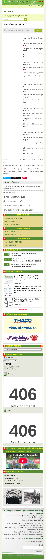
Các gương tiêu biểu (13, 242)
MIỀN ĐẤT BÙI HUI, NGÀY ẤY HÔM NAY (17, 206)
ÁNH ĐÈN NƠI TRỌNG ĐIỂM (13, 201)
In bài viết (38, 30)
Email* (41, 545)
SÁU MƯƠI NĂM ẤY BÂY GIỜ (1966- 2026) (18, 210)
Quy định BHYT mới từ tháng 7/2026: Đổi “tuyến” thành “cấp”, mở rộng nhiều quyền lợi (26, 278)
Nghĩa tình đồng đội (13, 221)
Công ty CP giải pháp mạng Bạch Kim (30, 555)
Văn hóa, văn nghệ (12, 225)
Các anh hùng (10, 245)
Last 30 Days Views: (11, 481)
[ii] (25, 69)
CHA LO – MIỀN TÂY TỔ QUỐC (14, 197)
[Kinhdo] (23, 328)
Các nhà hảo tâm (12, 232)
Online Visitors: (10, 476)
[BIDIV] (23, 336)
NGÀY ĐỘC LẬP (9, 192)
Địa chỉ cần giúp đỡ (13, 235)
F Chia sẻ (6, 178)
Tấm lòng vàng (23, 228)
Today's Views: (9, 478)
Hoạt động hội (23, 215)
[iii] (28, 134)
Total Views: (8, 483)
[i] (25, 45)
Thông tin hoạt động (13, 218)
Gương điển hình (23, 238)
